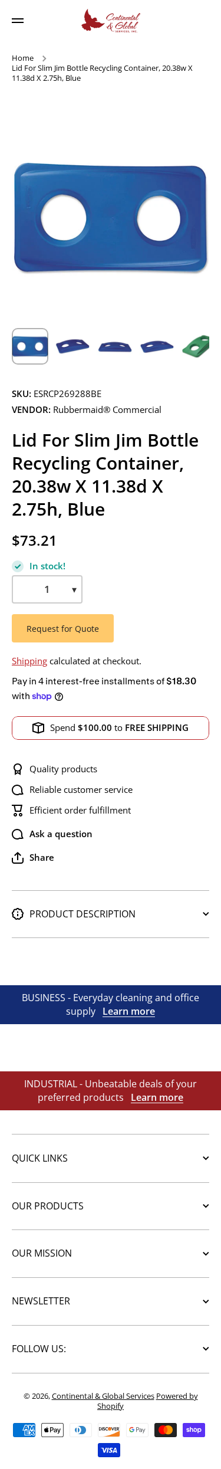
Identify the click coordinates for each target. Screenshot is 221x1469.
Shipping (29, 661)
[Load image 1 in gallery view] (30, 346)
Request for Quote (63, 628)
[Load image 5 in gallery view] (200, 346)
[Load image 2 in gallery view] (72, 346)
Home (23, 58)
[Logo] (110, 20)
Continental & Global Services (103, 1396)
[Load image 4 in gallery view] (157, 346)
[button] (33, 858)
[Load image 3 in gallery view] (115, 346)
